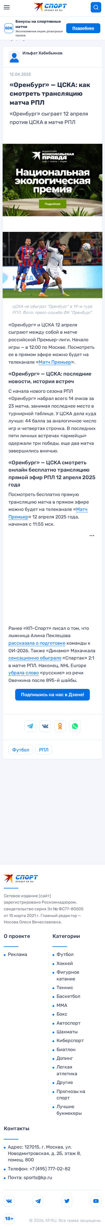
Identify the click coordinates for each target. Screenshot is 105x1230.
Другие (65, 1082)
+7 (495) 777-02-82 (49, 1169)
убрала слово (23, 673)
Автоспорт (68, 1023)
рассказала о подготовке (36, 643)
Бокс (62, 1014)
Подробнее (83, 28)
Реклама (17, 954)
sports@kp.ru (38, 1177)
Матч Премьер (55, 362)
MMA (62, 1005)
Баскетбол (68, 996)
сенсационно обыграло (34, 658)
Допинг (65, 1058)
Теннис (65, 987)
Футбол (20, 750)
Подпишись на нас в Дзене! (52, 694)
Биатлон (66, 1049)
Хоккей (65, 963)
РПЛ (43, 750)
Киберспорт (70, 1040)
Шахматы (67, 1032)
